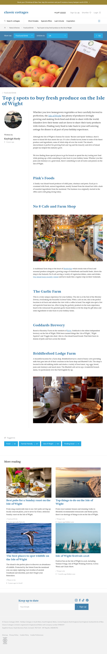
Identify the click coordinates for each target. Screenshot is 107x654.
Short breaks (33, 21)
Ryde (69, 331)
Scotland (92, 622)
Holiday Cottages (26, 622)
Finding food (71, 444)
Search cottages (13, 21)
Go (99, 36)
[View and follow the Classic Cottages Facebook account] (80, 601)
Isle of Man (99, 622)
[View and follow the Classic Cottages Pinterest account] (87, 601)
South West (37, 622)
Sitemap (5, 635)
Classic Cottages (9, 622)
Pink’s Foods (43, 178)
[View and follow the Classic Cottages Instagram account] (76, 601)
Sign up (82, 606)
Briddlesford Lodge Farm (54, 353)
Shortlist (85, 13)
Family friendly (29, 444)
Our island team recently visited (45, 277)
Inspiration (70, 21)
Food (11, 444)
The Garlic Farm (47, 291)
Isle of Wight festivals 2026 (72, 555)
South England (47, 622)
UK (50, 36)
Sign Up (73, 13)
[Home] (5, 27)
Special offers (46, 21)
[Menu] (99, 21)
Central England (62, 622)
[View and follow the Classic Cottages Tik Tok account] (83, 601)
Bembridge (68, 269)
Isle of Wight (54, 115)
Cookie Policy (24, 635)
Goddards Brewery (49, 325)
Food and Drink (22, 36)
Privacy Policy (13, 635)
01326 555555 (60, 12)
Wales (55, 622)
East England (83, 622)
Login (96, 13)
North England (73, 622)
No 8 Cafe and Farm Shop (54, 206)
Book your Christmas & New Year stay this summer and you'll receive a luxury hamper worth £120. (52, 2)
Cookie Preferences (36, 635)
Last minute (59, 21)
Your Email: (24, 607)
